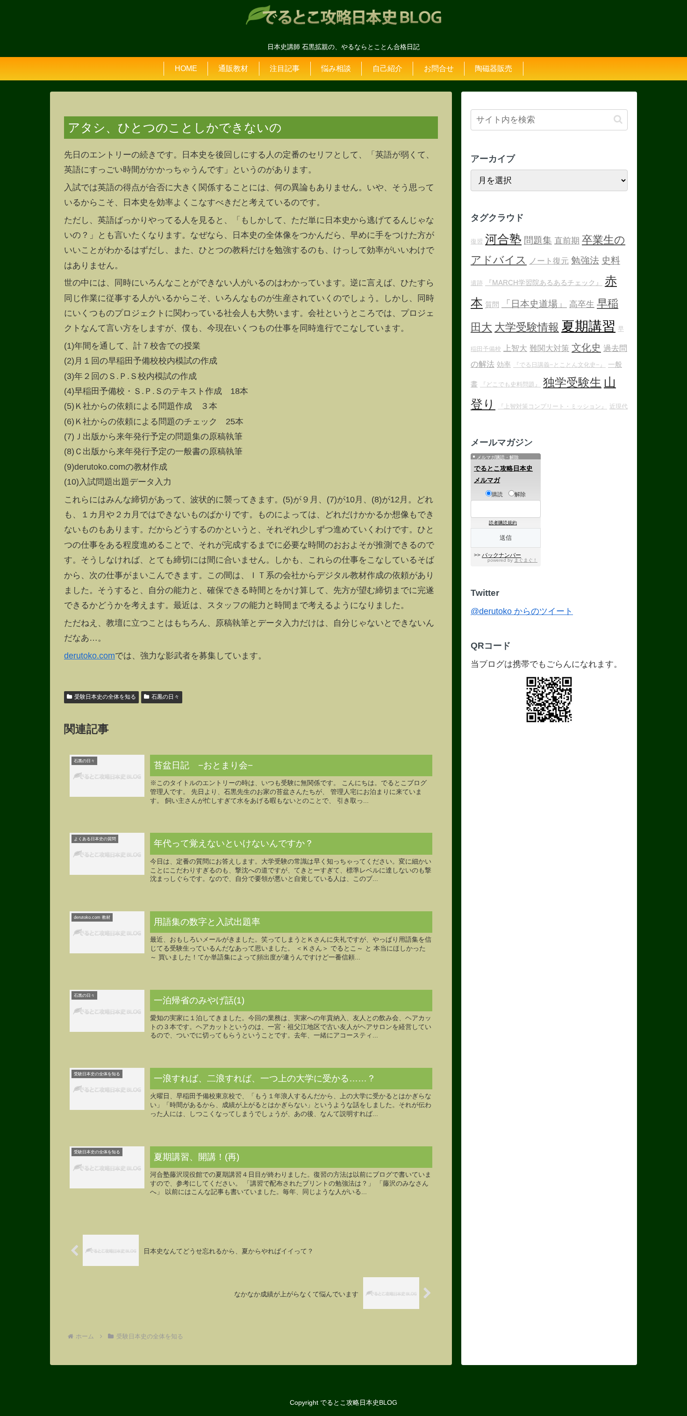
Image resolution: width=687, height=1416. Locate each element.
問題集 (538, 240)
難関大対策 (549, 348)
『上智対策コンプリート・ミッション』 (552, 406)
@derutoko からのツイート (522, 611)
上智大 (515, 348)
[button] (618, 119)
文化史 (586, 347)
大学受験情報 (526, 327)
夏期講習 (588, 326)
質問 (492, 304)
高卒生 (581, 304)
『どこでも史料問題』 (510, 384)
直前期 (567, 240)
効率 (504, 364)
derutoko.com (89, 655)
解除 (520, 494)
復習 (477, 241)
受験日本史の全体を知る (105, 697)
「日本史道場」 (534, 304)
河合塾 (503, 239)
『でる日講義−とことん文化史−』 (559, 364)
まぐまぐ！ (525, 560)
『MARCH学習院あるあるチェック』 (543, 282)
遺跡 (477, 282)
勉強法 (585, 260)
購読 (497, 494)
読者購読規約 (503, 522)
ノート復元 (549, 261)
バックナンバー (501, 555)
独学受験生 (572, 382)
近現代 (618, 406)
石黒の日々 (165, 697)
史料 (610, 260)
